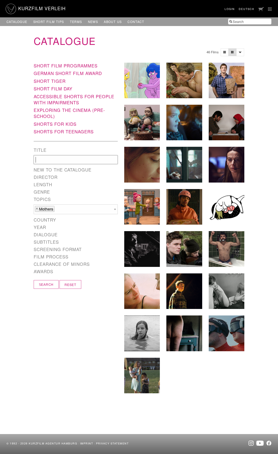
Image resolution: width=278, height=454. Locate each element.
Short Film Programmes (66, 65)
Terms (76, 22)
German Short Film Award (68, 73)
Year (40, 227)
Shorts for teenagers (64, 131)
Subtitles (46, 242)
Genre (42, 192)
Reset (70, 284)
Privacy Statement (112, 443)
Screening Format (58, 249)
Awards (43, 271)
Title (40, 150)
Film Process (51, 257)
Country (45, 220)
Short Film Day (53, 88)
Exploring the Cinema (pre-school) (69, 113)
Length (43, 184)
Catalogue (17, 22)
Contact (135, 22)
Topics (42, 199)
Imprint (86, 443)
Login (230, 9)
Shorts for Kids (55, 124)
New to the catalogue (62, 170)
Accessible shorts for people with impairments (74, 99)
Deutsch (246, 9)
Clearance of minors (62, 264)
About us (113, 22)
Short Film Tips (48, 22)
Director (46, 177)
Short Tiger (50, 81)
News (93, 22)
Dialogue (46, 234)
